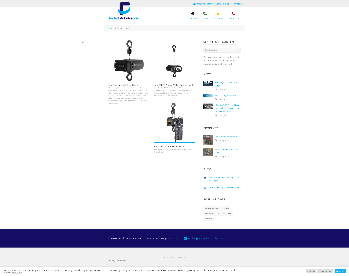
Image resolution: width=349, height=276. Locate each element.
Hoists (135, 95)
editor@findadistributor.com (206, 238)
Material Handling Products (173, 93)
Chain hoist (112, 88)
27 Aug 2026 (223, 140)
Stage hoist (162, 95)
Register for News (234, 3)
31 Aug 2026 (222, 90)
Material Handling (211, 208)
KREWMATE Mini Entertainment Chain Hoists (124, 98)
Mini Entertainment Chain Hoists (123, 85)
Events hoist (158, 93)
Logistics (225, 208)
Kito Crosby (142, 95)
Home (111, 28)
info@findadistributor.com (208, 3)
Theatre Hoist (113, 103)
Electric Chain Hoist (134, 88)
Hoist (130, 95)
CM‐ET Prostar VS (175, 88)
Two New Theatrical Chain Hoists (169, 146)
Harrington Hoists (133, 93)
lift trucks (208, 218)
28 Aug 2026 (222, 99)
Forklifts (221, 213)
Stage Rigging (172, 149)
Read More (17, 272)
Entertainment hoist (185, 90)
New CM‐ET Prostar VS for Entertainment (173, 85)
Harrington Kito (122, 95)
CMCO (165, 88)
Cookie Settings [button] (325, 271)
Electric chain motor (169, 90)
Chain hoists (121, 88)
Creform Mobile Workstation (227, 136)
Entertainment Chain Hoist (127, 90)
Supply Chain (209, 213)
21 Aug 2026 (223, 156)
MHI (229, 213)
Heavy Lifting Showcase (225, 95)
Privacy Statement (117, 260)
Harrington (122, 93)
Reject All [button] (311, 271)
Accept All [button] (340, 271)
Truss (161, 152)
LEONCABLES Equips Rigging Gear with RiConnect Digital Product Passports (227, 108)
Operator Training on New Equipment (224, 187)
